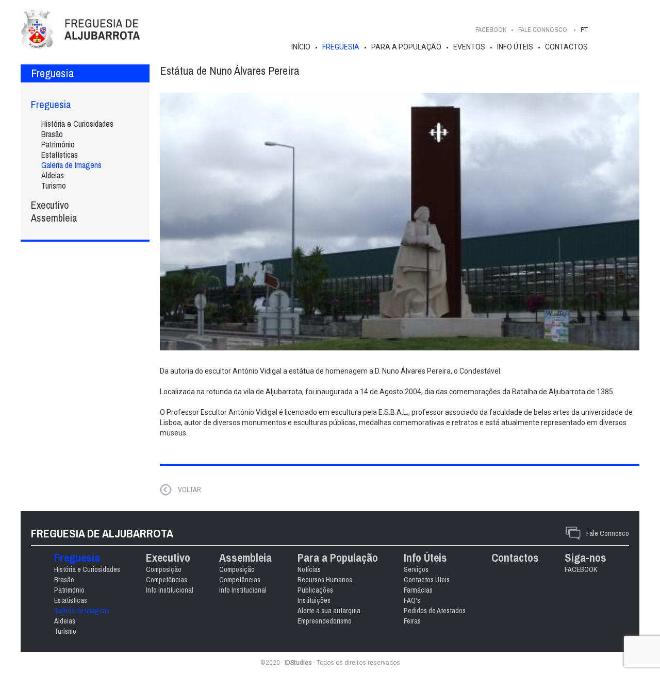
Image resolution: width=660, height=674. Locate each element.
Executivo (50, 204)
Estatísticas (59, 154)
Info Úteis (515, 47)
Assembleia (54, 217)
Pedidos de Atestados (435, 610)
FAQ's (412, 600)
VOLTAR (189, 489)
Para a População (406, 47)
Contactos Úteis (427, 579)
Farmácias (418, 590)
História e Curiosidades (77, 124)
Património (58, 144)
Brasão (52, 134)
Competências (166, 579)
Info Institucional (169, 590)
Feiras (412, 621)
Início (300, 47)
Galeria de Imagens (71, 165)
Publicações (315, 590)
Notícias (309, 569)
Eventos (469, 47)
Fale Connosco (607, 533)
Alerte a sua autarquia (329, 610)
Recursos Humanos (325, 579)
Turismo (53, 185)
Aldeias (52, 175)
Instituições (314, 600)
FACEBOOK (490, 29)
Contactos (566, 47)
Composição (164, 569)
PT (584, 29)
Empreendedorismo (325, 621)
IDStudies (298, 662)
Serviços (416, 569)
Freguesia (340, 47)
